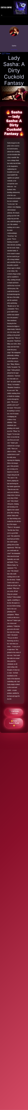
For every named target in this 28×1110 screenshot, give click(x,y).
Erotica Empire (6, 7)
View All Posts (14, 49)
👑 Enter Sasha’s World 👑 (14, 723)
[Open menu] (2, 15)
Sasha (14, 46)
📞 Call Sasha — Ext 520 (14, 712)
